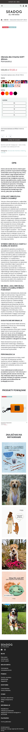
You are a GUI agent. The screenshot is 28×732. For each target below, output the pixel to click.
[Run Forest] (4, 85)
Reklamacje (4, 679)
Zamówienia (4, 668)
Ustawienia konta (6, 670)
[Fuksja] (11, 93)
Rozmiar (4, 100)
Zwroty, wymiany (6, 677)
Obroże (6, 20)
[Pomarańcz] (7, 93)
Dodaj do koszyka (14, 140)
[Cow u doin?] (11, 81)
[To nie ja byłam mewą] (17, 85)
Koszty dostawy (5, 690)
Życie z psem (5, 661)
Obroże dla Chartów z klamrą (16, 151)
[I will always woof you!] (4, 81)
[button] (26, 422)
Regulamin (4, 681)
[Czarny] (15, 93)
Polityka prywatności (7, 711)
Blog (2, 701)
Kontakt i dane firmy (7, 698)
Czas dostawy (5, 688)
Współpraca (4, 709)
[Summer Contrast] (17, 81)
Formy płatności (6, 722)
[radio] (14, 103)
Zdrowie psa (4, 659)
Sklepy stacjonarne (7, 700)
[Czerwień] (3, 93)
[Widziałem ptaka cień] (11, 85)
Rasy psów (4, 657)
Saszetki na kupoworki (6, 422)
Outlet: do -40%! (14, 2)
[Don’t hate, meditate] (24, 81)
